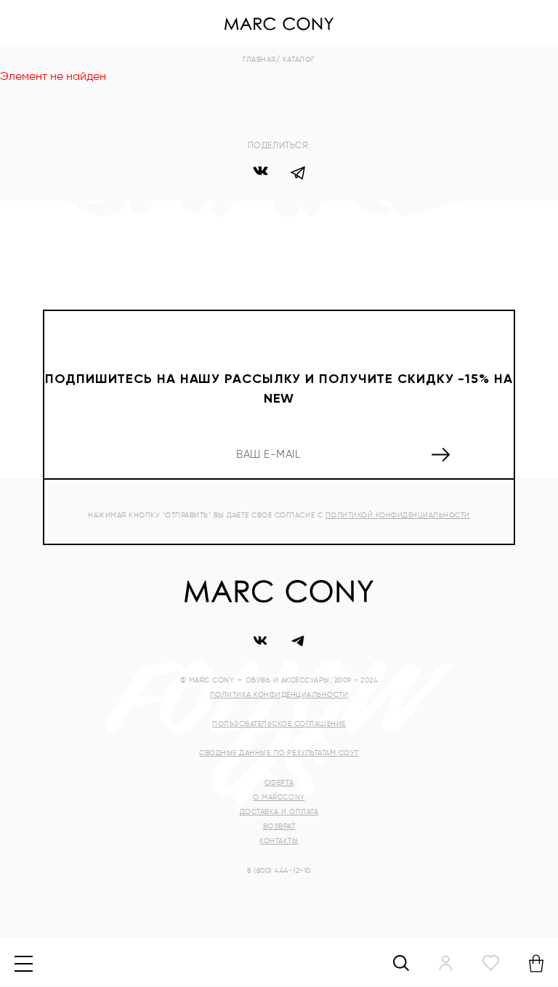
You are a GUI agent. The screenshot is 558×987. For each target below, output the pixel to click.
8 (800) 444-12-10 (279, 870)
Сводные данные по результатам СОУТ (278, 753)
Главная (259, 59)
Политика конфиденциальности (279, 694)
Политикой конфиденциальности (398, 515)
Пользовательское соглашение (279, 724)
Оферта (279, 782)
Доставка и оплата (279, 811)
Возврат (279, 826)
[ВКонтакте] (260, 175)
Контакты (278, 841)
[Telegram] (298, 175)
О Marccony (278, 797)
